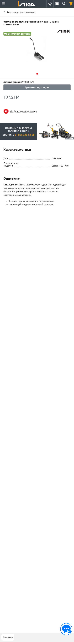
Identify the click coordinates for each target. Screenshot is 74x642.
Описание (8, 637)
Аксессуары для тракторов (21, 12)
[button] (37, 74)
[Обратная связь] (66, 629)
